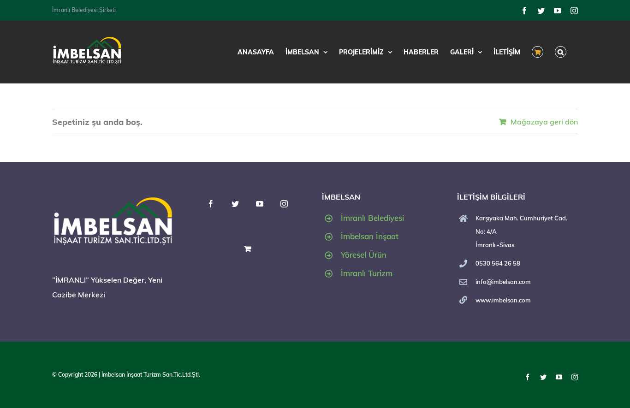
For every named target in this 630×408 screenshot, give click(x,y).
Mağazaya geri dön (544, 121)
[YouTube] (259, 203)
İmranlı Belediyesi (372, 218)
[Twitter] (235, 203)
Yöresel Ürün (363, 255)
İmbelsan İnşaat (369, 236)
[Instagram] (284, 203)
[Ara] (560, 52)
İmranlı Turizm (366, 273)
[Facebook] (210, 203)
